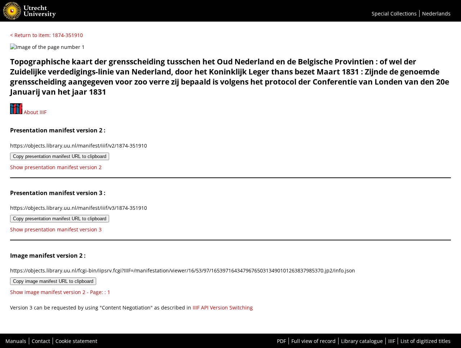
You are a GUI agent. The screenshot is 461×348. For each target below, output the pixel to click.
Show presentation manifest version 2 (56, 167)
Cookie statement (76, 341)
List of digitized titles (425, 341)
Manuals (15, 341)
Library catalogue (362, 341)
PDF (281, 341)
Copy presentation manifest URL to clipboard (59, 156)
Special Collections (394, 13)
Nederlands (436, 13)
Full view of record (313, 341)
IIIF (391, 341)
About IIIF (34, 112)
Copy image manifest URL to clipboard (53, 281)
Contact (41, 341)
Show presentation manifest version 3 (56, 229)
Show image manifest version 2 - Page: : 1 (60, 292)
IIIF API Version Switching (223, 307)
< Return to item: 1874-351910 (46, 35)
